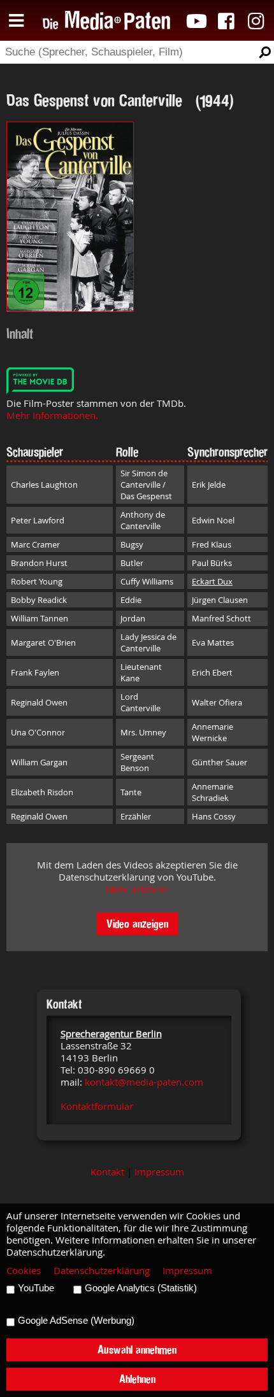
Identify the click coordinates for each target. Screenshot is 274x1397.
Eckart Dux (212, 581)
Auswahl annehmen (137, 1350)
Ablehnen (137, 1379)
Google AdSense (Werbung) (76, 1320)
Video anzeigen (137, 924)
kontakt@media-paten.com (144, 1082)
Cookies (23, 1271)
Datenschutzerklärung (102, 1271)
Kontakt (107, 1172)
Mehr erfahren (137, 889)
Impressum (159, 1172)
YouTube (36, 1288)
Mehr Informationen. (52, 415)
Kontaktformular (97, 1106)
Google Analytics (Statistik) (141, 1288)
